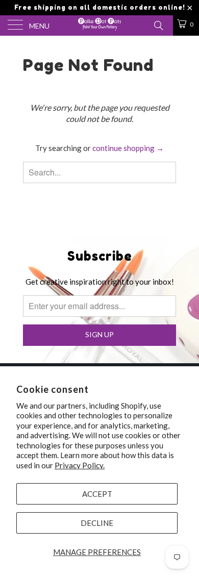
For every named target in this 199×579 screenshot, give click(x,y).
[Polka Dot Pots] (100, 25)
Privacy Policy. (80, 465)
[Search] (158, 24)
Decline (97, 522)
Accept (97, 493)
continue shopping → (128, 148)
